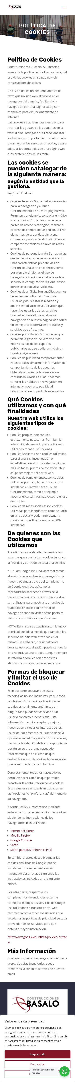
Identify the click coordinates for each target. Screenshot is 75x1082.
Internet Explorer (22, 831)
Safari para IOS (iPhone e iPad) (31, 850)
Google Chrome (21, 840)
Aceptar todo (37, 1054)
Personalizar (37, 1064)
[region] (37, 1048)
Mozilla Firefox (20, 835)
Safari (14, 845)
